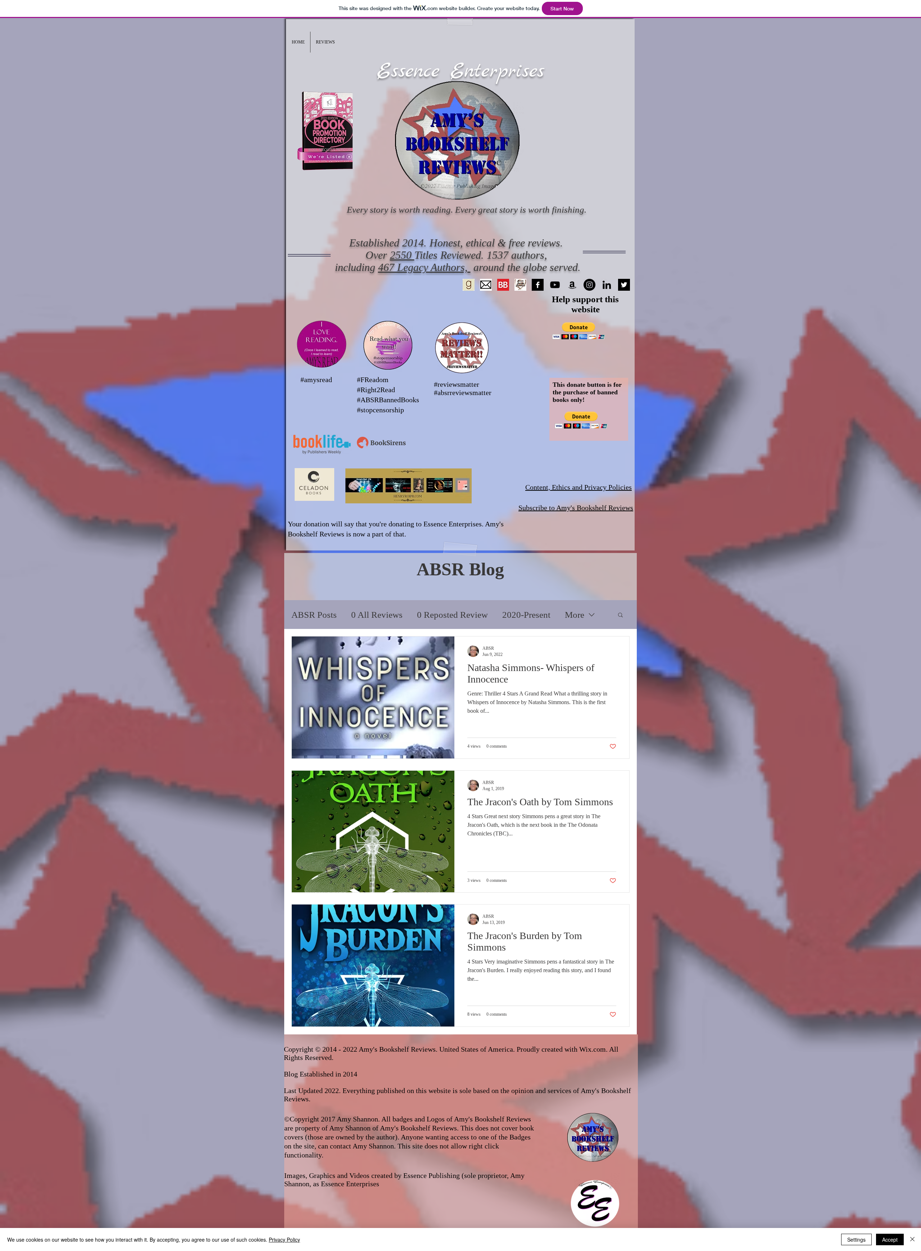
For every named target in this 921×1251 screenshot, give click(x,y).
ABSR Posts (314, 615)
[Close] (912, 1239)
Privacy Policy (284, 1239)
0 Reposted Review (452, 615)
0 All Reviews (377, 615)
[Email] (486, 285)
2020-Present (526, 615)
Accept (890, 1239)
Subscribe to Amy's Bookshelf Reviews (575, 508)
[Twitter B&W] (624, 285)
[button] (325, 42)
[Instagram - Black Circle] (589, 285)
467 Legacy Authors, (424, 267)
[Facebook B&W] (538, 285)
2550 (402, 255)
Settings (856, 1239)
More (574, 615)
